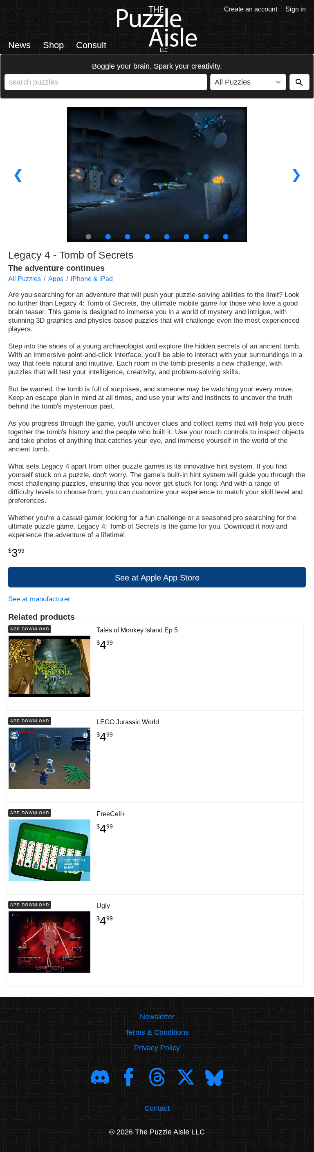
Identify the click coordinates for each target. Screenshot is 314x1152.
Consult (91, 45)
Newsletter (157, 1017)
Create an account (250, 9)
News (19, 45)
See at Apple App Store (157, 577)
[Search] (299, 82)
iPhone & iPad (92, 278)
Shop (53, 45)
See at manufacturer (39, 599)
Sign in (295, 9)
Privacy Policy (157, 1048)
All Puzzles (24, 278)
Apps (55, 278)
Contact (157, 1108)
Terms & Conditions (157, 1032)
